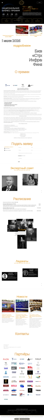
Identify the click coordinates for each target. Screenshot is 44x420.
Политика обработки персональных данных (19, 413)
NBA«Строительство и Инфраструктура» (27, 20)
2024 (22, 170)
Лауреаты (22, 261)
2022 (27, 170)
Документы (29, 413)
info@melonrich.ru (6, 348)
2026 (17, 170)
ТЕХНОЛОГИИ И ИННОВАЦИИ (8, 102)
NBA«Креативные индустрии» (16, 20)
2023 (24, 170)
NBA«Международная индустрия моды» (37, 20)
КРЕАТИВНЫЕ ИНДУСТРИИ (7, 103)
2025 (20, 170)
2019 (29, 170)
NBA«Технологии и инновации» (6, 20)
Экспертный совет (22, 168)
